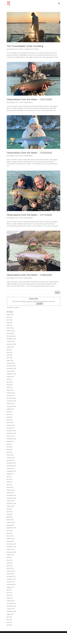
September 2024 (11, 374)
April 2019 (9, 533)
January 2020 (10, 525)
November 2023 (11, 401)
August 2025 (10, 347)
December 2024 (11, 366)
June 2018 (9, 560)
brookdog (11, 49)
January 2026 (10, 333)
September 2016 (11, 611)
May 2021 (9, 482)
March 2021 (10, 487)
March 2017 (10, 598)
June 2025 (9, 352)
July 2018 (9, 557)
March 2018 (10, 568)
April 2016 (9, 625)
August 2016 (10, 614)
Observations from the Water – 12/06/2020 (29, 274)
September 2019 (11, 528)
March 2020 (10, 520)
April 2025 (9, 357)
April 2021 (9, 484)
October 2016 (10, 609)
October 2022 (10, 436)
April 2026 (9, 325)
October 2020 (10, 501)
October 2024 (10, 371)
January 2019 (10, 541)
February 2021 (11, 490)
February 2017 (11, 601)
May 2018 (9, 563)
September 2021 (11, 471)
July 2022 (9, 444)
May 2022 (9, 449)
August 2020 (10, 506)
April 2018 (9, 565)
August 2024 (10, 376)
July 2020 (9, 509)
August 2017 (10, 587)
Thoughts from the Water (31, 49)
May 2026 (9, 322)
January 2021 (10, 493)
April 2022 (9, 452)
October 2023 (10, 403)
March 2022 (10, 455)
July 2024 (9, 379)
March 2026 (10, 328)
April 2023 (9, 420)
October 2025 (10, 341)
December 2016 (11, 603)
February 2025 (11, 363)
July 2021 (9, 476)
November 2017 (11, 579)
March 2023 (10, 422)
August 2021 (10, 474)
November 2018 (11, 547)
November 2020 (11, 498)
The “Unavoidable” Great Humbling (25, 46)
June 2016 (9, 619)
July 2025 (9, 349)
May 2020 (9, 514)
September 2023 (11, 406)
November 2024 (11, 368)
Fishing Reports (28, 102)
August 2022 (10, 441)
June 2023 (9, 414)
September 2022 (11, 439)
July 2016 (9, 617)
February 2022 (11, 457)
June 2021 (9, 479)
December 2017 (11, 576)
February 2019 (11, 538)
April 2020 (9, 517)
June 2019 (9, 530)
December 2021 (11, 463)
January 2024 (10, 395)
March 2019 (10, 536)
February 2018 (11, 571)
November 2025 (11, 339)
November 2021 (11, 466)
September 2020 (11, 503)
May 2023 (9, 417)
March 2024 (10, 390)
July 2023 (9, 412)
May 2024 (9, 384)
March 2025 (10, 360)
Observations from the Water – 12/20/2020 (29, 152)
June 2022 (9, 447)
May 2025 (9, 355)
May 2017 (9, 595)
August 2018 (10, 555)
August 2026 (10, 314)
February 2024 (11, 393)
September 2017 (11, 584)
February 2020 (11, 522)
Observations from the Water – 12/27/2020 (29, 99)
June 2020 (9, 511)
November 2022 (11, 433)
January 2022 (10, 460)
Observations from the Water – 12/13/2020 (29, 214)
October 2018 (10, 549)
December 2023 (11, 398)
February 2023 (11, 425)
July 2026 (9, 317)
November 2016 (11, 606)
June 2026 (9, 320)
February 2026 (11, 330)
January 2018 (10, 574)
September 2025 (11, 344)
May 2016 (9, 622)
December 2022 (11, 430)
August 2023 (10, 409)
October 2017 (10, 582)
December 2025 (11, 336)
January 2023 (10, 428)
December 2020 (11, 495)
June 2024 (9, 382)
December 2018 (11, 544)
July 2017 (9, 590)
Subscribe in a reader (13, 307)
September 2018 (11, 552)
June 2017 (9, 592)
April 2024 (9, 387)
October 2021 (10, 468)
